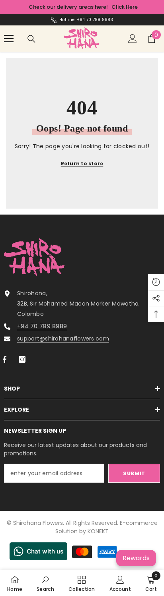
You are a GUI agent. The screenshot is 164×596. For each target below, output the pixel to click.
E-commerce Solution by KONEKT (106, 527)
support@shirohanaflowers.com (63, 339)
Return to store (82, 163)
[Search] (31, 39)
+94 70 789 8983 (95, 20)
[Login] (132, 38)
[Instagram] (22, 359)
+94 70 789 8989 (42, 326)
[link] (45, 582)
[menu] (9, 38)
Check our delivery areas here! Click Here (83, 7)
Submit (134, 473)
